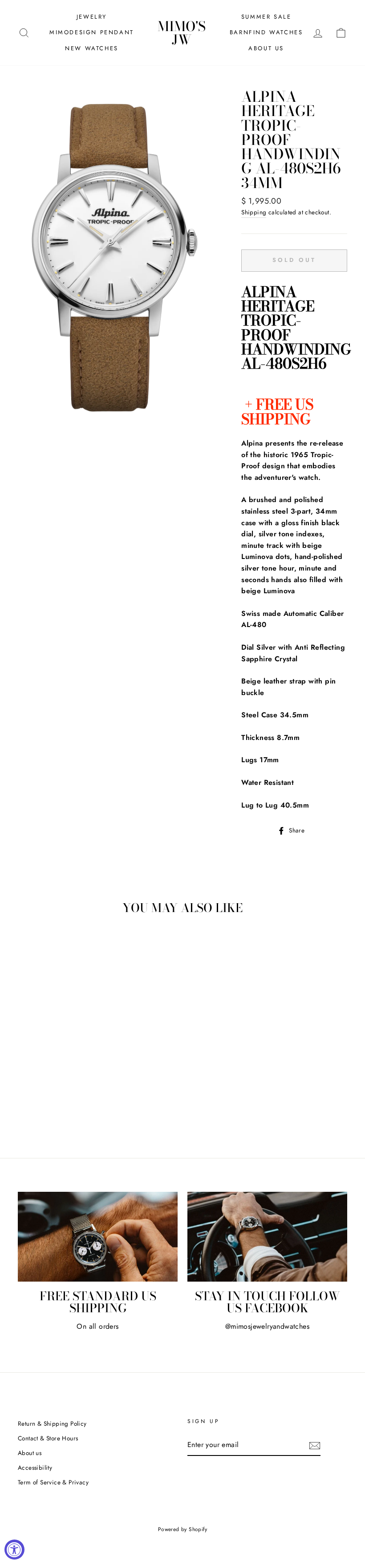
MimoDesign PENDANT (91, 32)
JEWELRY (92, 16)
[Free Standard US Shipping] (98, 1237)
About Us (266, 48)
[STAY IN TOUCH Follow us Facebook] (267, 1237)
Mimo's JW (182, 33)
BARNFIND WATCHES (266, 32)
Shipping (253, 212)
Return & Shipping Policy (52, 1423)
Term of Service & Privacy (53, 1482)
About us (29, 1452)
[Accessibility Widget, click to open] (14, 1550)
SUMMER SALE (266, 16)
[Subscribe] (314, 1445)
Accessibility (35, 1467)
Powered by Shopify (182, 1529)
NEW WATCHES (91, 48)
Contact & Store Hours (48, 1438)
